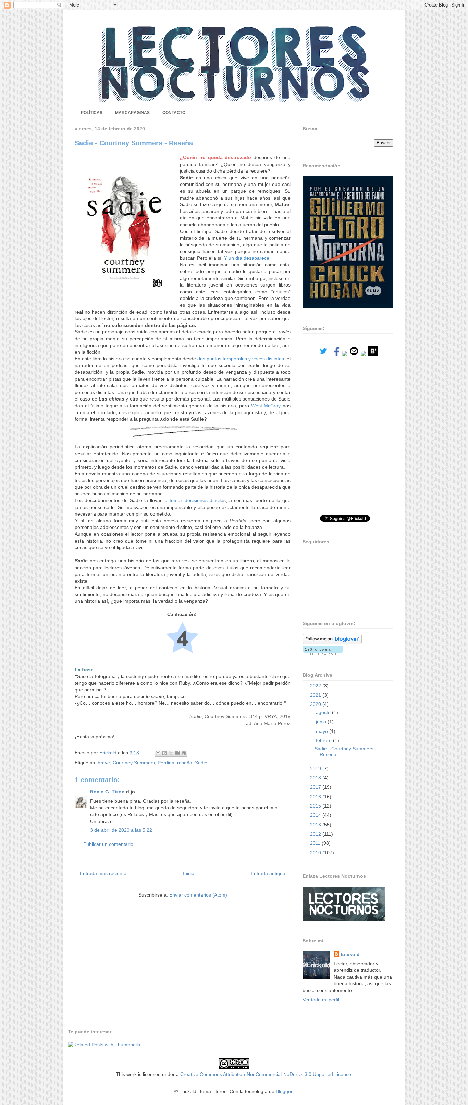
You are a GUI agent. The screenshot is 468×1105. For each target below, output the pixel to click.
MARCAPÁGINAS (132, 112)
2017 (316, 787)
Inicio (188, 873)
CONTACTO (173, 112)
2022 (316, 685)
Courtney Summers (134, 762)
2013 (316, 824)
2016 (316, 796)
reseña (184, 762)
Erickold (350, 954)
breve (104, 762)
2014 (316, 815)
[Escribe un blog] (164, 753)
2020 (316, 704)
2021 (316, 695)
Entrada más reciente (103, 873)
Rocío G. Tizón (107, 792)
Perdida (166, 762)
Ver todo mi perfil (321, 999)
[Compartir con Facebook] (177, 753)
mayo (322, 731)
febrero (324, 740)
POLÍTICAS (91, 112)
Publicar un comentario (108, 844)
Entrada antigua (268, 873)
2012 (316, 834)
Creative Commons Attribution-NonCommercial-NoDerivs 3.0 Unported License (265, 1074)
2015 (316, 806)
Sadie (201, 762)
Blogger (284, 1091)
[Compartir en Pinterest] (184, 753)
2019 (316, 768)
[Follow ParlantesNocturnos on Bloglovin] (332, 642)
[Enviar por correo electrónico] (158, 753)
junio (322, 721)
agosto (324, 712)
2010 (316, 852)
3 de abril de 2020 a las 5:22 (121, 830)
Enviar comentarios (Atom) (198, 895)
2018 (316, 777)
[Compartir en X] (171, 753)
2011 (316, 843)
